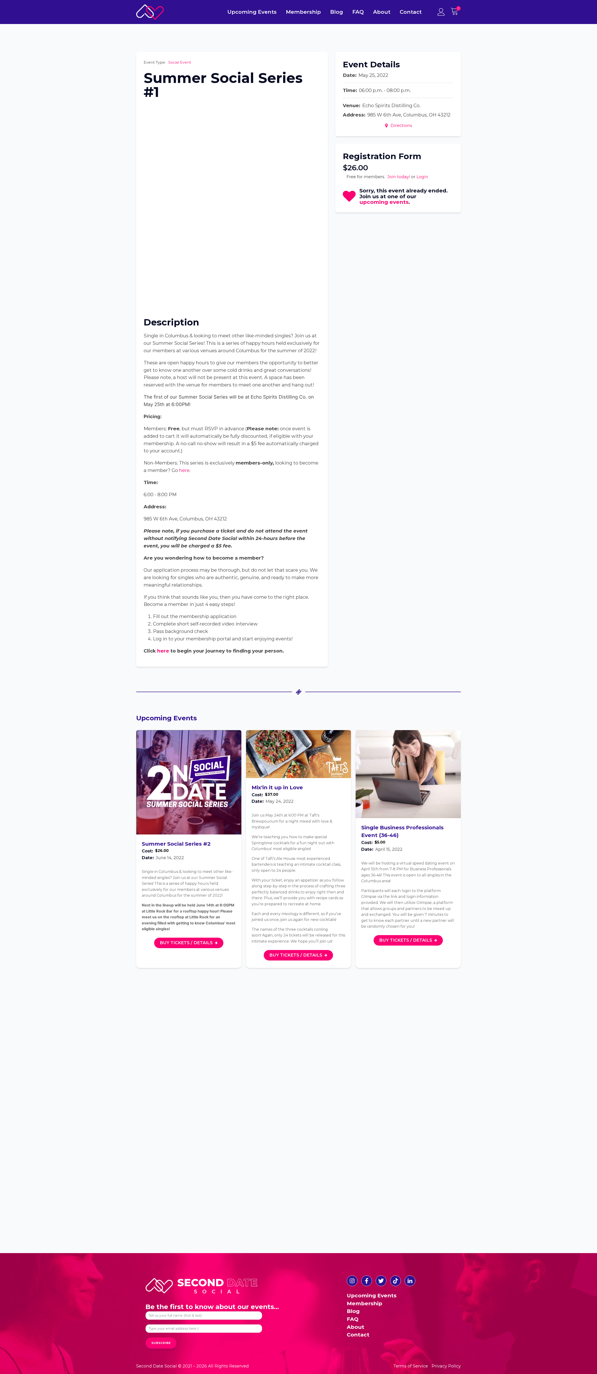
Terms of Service (410, 1366)
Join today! (398, 176)
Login (422, 176)
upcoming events (384, 202)
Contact (411, 12)
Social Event (179, 62)
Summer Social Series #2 (176, 844)
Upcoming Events (252, 12)
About (381, 12)
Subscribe (161, 1343)
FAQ (358, 12)
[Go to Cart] (456, 12)
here (184, 470)
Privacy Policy (446, 1366)
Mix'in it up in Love (277, 787)
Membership (303, 12)
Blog (336, 12)
